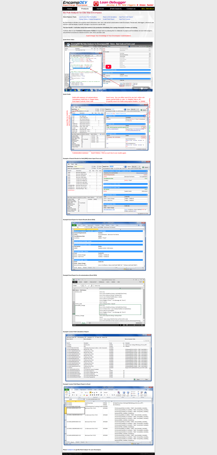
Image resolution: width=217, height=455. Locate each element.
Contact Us (70, 449)
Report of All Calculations (110, 17)
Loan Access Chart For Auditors (88, 17)
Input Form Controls (124, 19)
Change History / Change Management (90, 19)
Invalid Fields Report (108, 19)
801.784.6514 (148, 9)
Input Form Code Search (126, 17)
